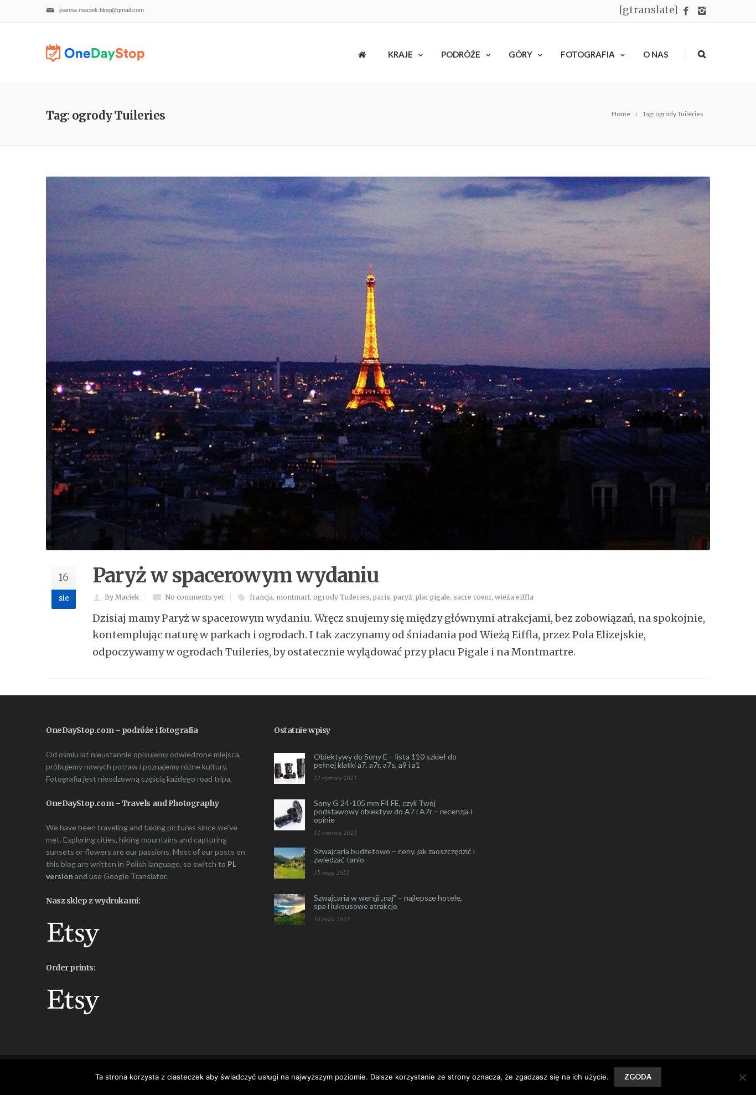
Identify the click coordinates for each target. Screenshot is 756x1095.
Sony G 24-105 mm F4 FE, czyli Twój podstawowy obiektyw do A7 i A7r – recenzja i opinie (393, 811)
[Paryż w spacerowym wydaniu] (378, 363)
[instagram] (702, 11)
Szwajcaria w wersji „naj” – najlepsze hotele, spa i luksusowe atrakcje (388, 902)
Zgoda (637, 1076)
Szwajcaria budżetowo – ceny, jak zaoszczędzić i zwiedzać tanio (394, 855)
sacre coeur (472, 597)
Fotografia (588, 54)
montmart (293, 597)
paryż (402, 597)
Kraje (400, 54)
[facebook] (686, 11)
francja (261, 597)
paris (381, 597)
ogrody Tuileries (341, 597)
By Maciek (122, 597)
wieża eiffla (514, 597)
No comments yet (194, 597)
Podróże (460, 54)
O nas (655, 54)
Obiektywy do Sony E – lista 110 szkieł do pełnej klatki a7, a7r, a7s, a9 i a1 (385, 760)
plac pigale (433, 597)
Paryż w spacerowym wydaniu (235, 575)
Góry (520, 54)
